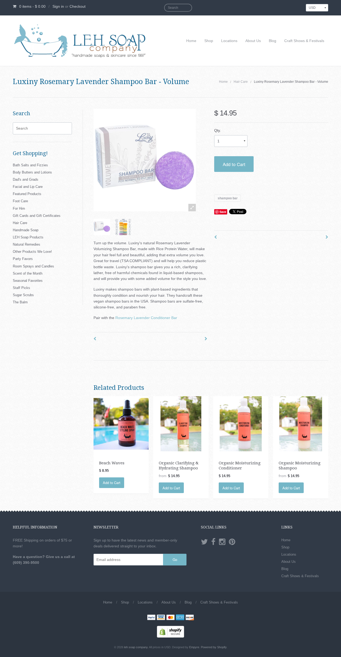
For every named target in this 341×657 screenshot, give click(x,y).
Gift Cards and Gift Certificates (36, 216)
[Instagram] (222, 542)
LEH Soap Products (28, 237)
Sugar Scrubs (23, 295)
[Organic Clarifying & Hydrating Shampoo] (180, 423)
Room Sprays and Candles (33, 266)
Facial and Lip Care (28, 187)
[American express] (180, 618)
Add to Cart (234, 164)
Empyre (194, 647)
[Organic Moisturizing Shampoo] (300, 423)
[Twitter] (204, 542)
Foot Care (20, 201)
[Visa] (161, 618)
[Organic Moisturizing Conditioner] (240, 423)
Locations (229, 41)
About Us (253, 41)
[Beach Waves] (121, 423)
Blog (272, 41)
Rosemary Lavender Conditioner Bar (146, 318)
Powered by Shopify (213, 647)
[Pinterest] (232, 542)
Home (191, 41)
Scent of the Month (27, 273)
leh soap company (136, 647)
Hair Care (241, 82)
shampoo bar (228, 198)
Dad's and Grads (25, 179)
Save (223, 212)
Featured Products (27, 194)
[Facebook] (213, 542)
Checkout (78, 6)
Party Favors (23, 259)
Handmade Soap (25, 230)
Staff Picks (21, 288)
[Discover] (189, 618)
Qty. (217, 130)
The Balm (20, 302)
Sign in (58, 6)
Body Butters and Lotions (32, 172)
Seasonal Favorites (28, 281)
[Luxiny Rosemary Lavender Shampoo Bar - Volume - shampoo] (102, 227)
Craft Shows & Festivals (304, 41)
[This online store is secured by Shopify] (170, 631)
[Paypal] (151, 618)
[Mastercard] (170, 618)
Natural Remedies (26, 244)
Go (175, 559)
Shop (208, 41)
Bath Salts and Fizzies (30, 165)
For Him (19, 208)
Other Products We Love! (32, 252)
